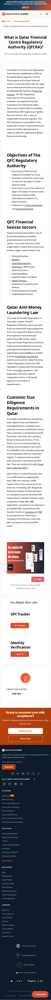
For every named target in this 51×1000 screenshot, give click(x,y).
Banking (16, 259)
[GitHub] (28, 774)
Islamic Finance (19, 280)
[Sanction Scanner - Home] (15, 13)
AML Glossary (7, 887)
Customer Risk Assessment (12, 822)
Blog (3, 872)
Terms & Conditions (26, 996)
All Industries (7, 861)
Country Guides (8, 883)
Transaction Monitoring (11, 803)
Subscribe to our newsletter (12, 762)
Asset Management (21, 263)
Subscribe (9, 767)
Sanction (30, 512)
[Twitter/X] (18, 774)
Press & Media (7, 929)
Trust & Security (8, 914)
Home (7, 21)
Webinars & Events (9, 891)
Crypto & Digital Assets (10, 845)
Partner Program (8, 925)
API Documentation (9, 895)
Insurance (17, 266)
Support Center (8, 936)
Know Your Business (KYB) (12, 818)
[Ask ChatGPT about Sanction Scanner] (4, 784)
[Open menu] (47, 14)
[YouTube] (23, 774)
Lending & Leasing (9, 856)
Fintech (5, 841)
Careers (5, 921)
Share (38, 579)
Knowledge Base (21, 21)
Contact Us (6, 932)
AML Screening (8, 800)
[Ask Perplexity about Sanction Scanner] (10, 784)
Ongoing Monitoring (9, 815)
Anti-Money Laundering (26, 356)
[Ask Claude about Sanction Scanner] (15, 784)
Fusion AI (7, 796)
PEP (40, 512)
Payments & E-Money (10, 837)
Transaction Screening (10, 807)
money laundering (34, 205)
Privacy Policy (11, 996)
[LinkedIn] (12, 774)
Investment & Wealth (10, 852)
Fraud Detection (8, 811)
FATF (19, 370)
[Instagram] (33, 774)
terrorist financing (24, 208)
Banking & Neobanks (10, 834)
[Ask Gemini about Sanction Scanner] (21, 784)
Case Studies (7, 880)
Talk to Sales (25, 739)
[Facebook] (38, 774)
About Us (5, 910)
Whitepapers (7, 876)
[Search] (41, 14)
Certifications (7, 918)
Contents (41, 994)
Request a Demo (25, 731)
